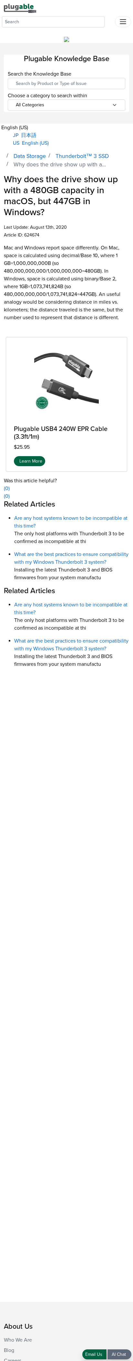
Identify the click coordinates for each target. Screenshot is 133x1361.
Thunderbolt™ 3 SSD (82, 156)
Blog (9, 1350)
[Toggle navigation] (123, 21)
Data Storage (30, 156)
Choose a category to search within (47, 95)
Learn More (30, 461)
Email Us (94, 1354)
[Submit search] (110, 20)
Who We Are (18, 1340)
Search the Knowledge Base (39, 74)
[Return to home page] (20, 8)
